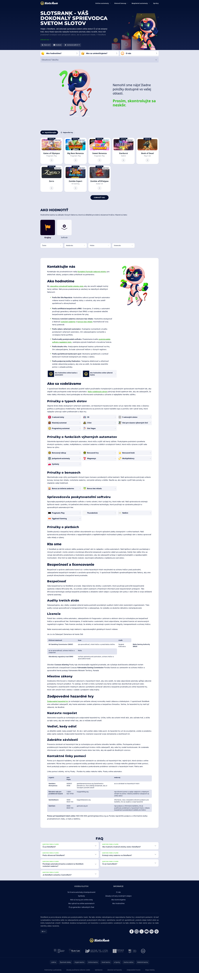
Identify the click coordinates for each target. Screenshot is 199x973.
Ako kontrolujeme (118, 900)
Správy (156, 3)
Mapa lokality (150, 970)
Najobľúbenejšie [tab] (50, 132)
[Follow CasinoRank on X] (141, 931)
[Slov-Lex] (75, 951)
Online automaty (102, 3)
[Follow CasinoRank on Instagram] (136, 931)
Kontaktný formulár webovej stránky (92, 272)
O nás (118, 892)
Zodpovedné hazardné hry (57, 701)
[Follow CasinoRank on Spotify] (151, 931)
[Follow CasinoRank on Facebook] (131, 931)
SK (43, 931)
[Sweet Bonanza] (99, 151)
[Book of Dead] (147, 151)
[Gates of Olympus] (51, 151)
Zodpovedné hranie (133, 970)
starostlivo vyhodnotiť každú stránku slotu (67, 286)
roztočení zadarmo (68, 322)
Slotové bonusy (120, 3)
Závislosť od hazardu (114, 970)
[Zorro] (51, 179)
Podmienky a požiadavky (52, 970)
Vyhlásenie (98, 970)
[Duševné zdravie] (132, 951)
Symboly (81, 896)
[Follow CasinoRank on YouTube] (146, 931)
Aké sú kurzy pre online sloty (81, 900)
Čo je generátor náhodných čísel (81, 907)
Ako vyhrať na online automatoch (81, 903)
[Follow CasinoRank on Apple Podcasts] (156, 931)
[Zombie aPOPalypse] (99, 179)
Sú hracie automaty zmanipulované (81, 892)
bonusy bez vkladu (85, 322)
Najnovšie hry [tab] (68, 132)
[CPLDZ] (96, 951)
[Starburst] (123, 151)
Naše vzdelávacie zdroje (97, 392)
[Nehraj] (118, 951)
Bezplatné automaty (140, 3)
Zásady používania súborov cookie (78, 970)
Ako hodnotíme (118, 903)
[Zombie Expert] (75, 179)
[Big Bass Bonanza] (75, 151)
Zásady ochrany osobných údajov (118, 896)
